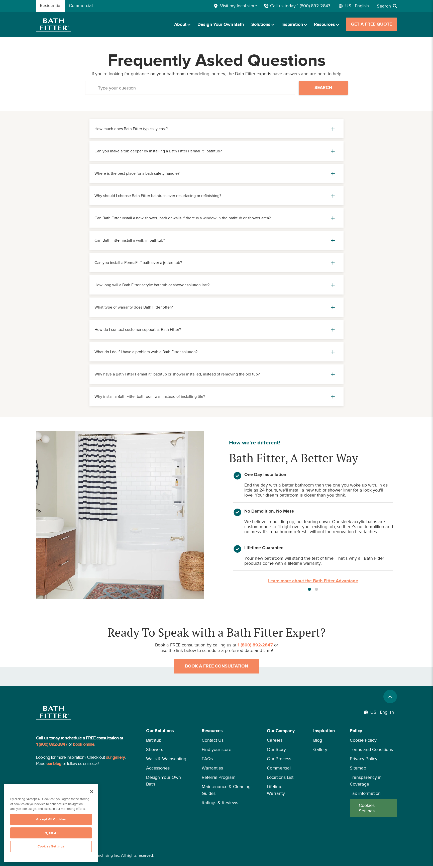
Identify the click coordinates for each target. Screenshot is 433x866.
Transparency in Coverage (366, 781)
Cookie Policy (363, 740)
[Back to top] (390, 696)
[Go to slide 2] (316, 589)
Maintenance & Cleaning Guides (226, 790)
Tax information (365, 793)
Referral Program (219, 777)
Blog (317, 740)
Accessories (158, 768)
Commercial (279, 768)
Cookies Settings (367, 808)
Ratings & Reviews (220, 802)
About (180, 24)
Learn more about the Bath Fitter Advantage (313, 581)
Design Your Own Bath (220, 24)
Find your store (216, 749)
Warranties (212, 768)
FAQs (207, 758)
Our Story (276, 749)
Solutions (260, 24)
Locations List (280, 777)
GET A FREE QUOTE (371, 24)
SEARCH (323, 87)
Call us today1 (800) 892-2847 (300, 5)
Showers (154, 749)
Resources (324, 24)
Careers (274, 740)
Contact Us (213, 740)
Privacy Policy (363, 758)
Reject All (51, 833)
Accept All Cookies (51, 819)
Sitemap (358, 768)
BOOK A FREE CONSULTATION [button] (216, 666)
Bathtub (153, 740)
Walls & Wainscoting (166, 758)
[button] (166, 772)
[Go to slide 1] (309, 589)
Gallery (320, 749)
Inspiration (292, 24)
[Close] (91, 791)
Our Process (279, 758)
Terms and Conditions (371, 749)
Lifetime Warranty (276, 790)
